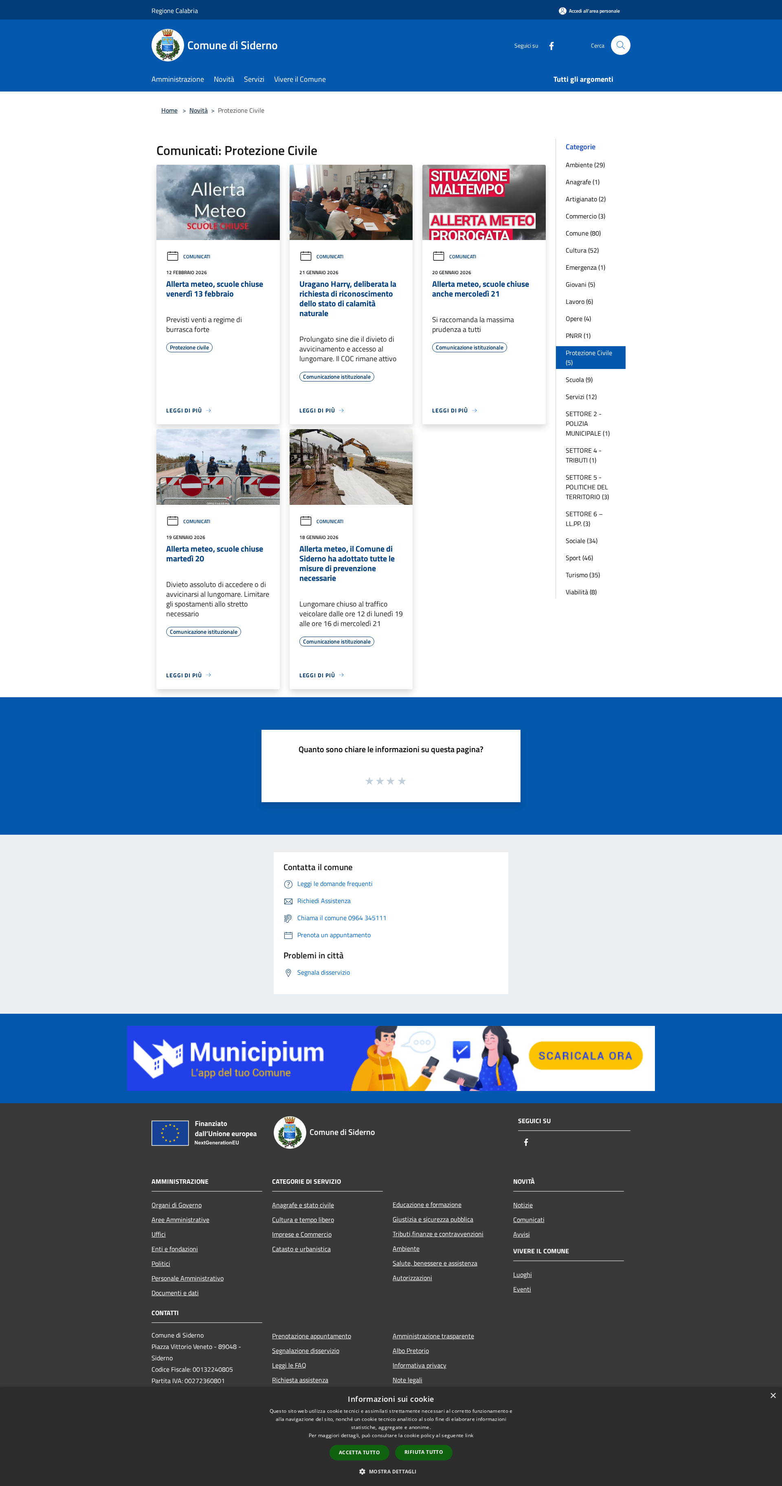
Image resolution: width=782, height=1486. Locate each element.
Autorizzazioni (412, 1278)
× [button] (773, 1396)
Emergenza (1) (585, 267)
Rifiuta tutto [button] (423, 1452)
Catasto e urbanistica (301, 1249)
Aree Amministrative (180, 1219)
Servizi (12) (581, 397)
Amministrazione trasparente (433, 1336)
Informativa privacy (419, 1365)
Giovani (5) (580, 284)
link (469, 1435)
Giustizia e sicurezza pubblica (433, 1219)
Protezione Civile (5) (589, 357)
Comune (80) (583, 233)
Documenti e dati (175, 1293)
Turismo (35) (583, 575)
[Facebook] (548, 44)
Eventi (522, 1289)
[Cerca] (620, 45)
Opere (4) (578, 318)
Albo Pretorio (411, 1350)
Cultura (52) (582, 250)
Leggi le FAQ (289, 1365)
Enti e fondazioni (175, 1249)
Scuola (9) (579, 379)
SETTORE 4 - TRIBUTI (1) (584, 455)
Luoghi (522, 1274)
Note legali (407, 1380)
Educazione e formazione (427, 1204)
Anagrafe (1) (583, 182)
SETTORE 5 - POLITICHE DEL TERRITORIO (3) (587, 487)
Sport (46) (579, 558)
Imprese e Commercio (302, 1234)
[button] (390, 1471)
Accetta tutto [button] (359, 1452)
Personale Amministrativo (188, 1278)
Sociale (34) (581, 541)
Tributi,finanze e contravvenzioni (438, 1234)
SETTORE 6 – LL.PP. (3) (584, 518)
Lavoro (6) (579, 301)
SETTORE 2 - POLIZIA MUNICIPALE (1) (588, 423)
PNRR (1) (578, 335)
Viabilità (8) (581, 592)
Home (169, 110)
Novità (198, 110)
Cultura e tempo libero (303, 1219)
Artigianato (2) (586, 199)
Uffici (159, 1234)
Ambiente (406, 1248)
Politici (161, 1263)
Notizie (523, 1205)
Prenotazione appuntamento (311, 1336)
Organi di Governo (177, 1205)
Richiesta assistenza (300, 1380)
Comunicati (196, 256)
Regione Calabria (175, 10)
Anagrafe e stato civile (303, 1205)
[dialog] (391, 1436)
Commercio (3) (585, 216)
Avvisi (521, 1234)
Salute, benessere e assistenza (435, 1263)
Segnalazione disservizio (305, 1350)
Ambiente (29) (585, 165)
